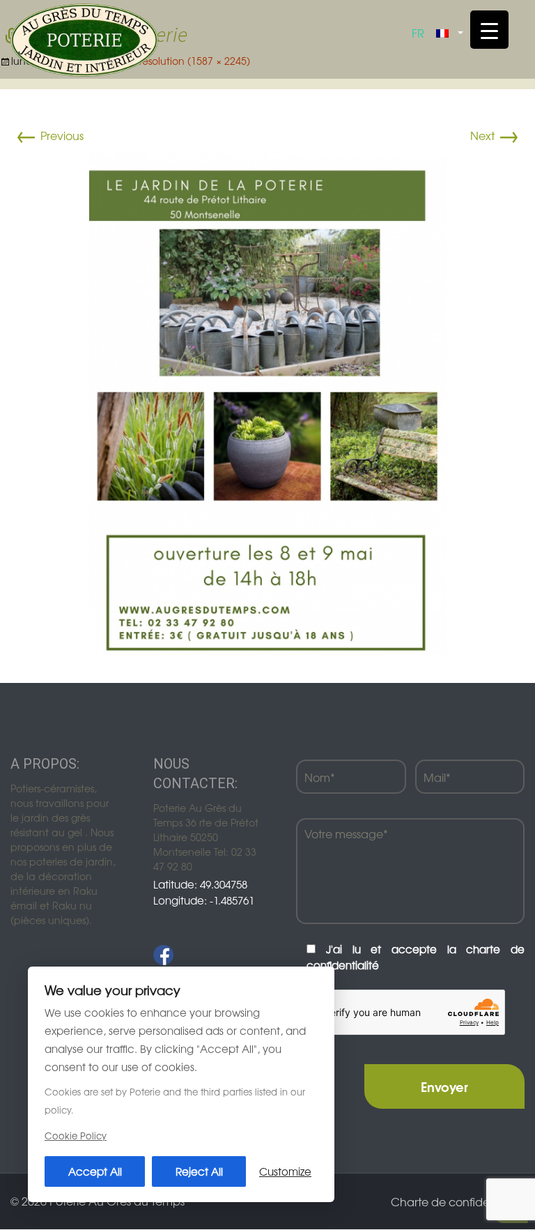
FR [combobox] (418, 32)
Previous (49, 135)
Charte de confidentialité (458, 1201)
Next (495, 135)
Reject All (199, 1171)
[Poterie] (84, 38)
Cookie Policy (76, 1135)
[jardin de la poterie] (267, 400)
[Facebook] (163, 955)
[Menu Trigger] (489, 29)
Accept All (95, 1171)
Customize (285, 1171)
